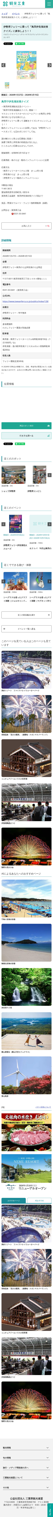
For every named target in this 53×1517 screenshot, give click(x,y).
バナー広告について (43, 1107)
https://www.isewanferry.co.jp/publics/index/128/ (26, 301)
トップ (4, 13)
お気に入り (34, 225)
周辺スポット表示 (26, 425)
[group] (13, 480)
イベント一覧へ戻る (26, 628)
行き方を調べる (26, 435)
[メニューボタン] (49, 4)
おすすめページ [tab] (14, 1200)
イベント (16, 13)
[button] (50, 65)
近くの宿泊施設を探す (26, 615)
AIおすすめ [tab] (39, 1200)
